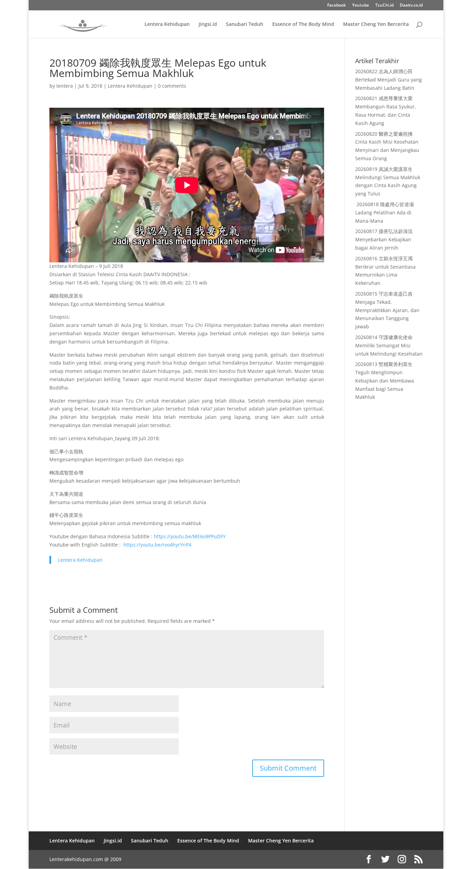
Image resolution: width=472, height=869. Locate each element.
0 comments (172, 86)
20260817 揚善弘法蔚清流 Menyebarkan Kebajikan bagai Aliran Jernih (384, 239)
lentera (64, 86)
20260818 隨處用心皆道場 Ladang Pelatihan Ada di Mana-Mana (384, 212)
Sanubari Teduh (244, 24)
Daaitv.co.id (411, 5)
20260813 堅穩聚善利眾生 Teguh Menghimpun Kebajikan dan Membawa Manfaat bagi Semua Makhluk (384, 380)
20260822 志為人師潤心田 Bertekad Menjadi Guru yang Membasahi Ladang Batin (388, 79)
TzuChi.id (384, 5)
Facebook (336, 5)
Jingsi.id (208, 24)
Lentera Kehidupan (167, 24)
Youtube (360, 5)
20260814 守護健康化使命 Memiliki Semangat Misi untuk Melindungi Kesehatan (389, 345)
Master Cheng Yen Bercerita (376, 24)
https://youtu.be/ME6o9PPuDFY (190, 536)
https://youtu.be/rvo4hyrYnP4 (157, 544)
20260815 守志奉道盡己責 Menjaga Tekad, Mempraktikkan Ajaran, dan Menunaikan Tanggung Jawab (387, 310)
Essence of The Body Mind (303, 24)
